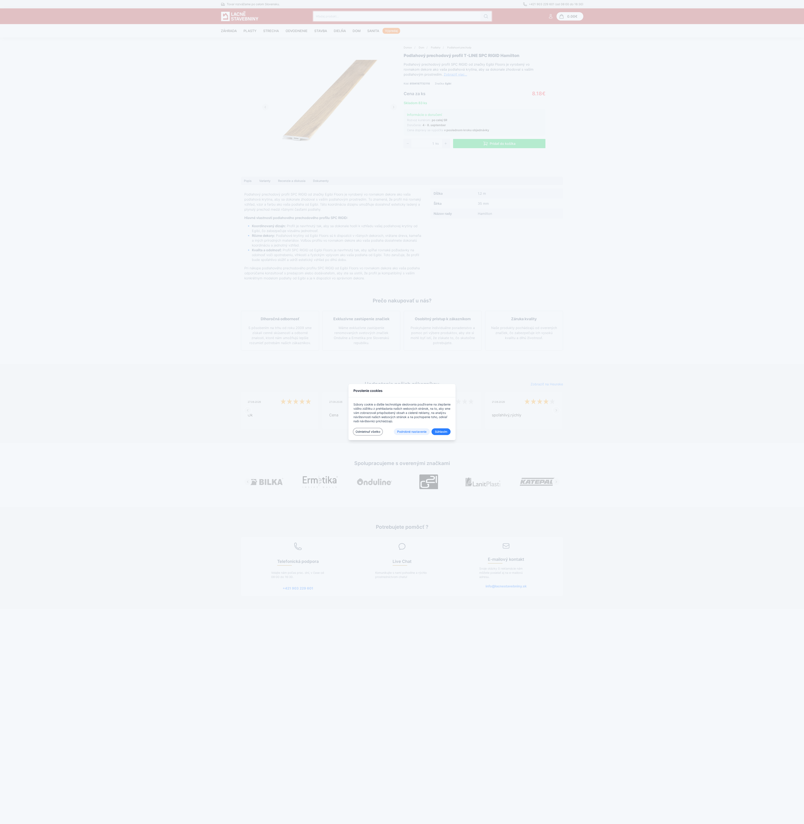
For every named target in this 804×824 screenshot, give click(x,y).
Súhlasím (441, 431)
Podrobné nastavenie (411, 431)
